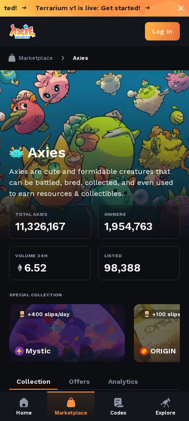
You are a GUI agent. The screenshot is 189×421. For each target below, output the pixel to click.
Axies (80, 58)
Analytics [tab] (123, 381)
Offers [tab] (79, 381)
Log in (162, 31)
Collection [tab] (33, 381)
